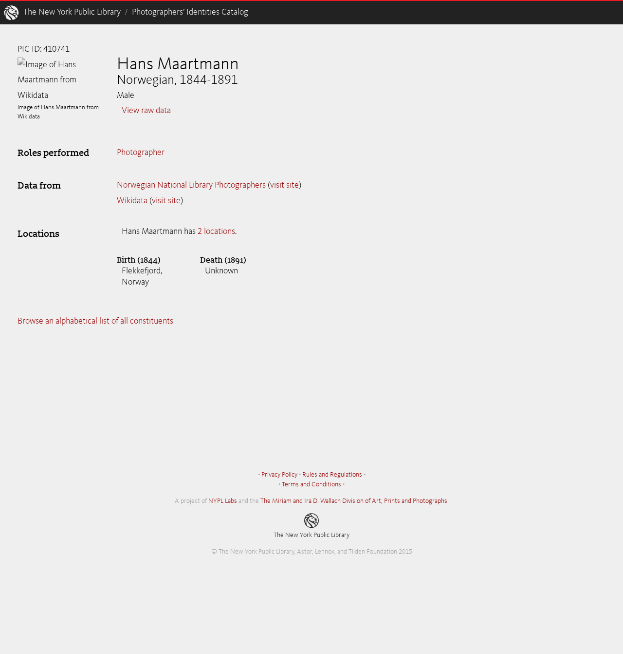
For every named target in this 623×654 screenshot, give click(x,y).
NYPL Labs (222, 501)
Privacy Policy (279, 474)
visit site (284, 185)
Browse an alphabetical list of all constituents (95, 321)
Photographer (141, 152)
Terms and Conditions (311, 484)
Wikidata (132, 200)
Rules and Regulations (332, 474)
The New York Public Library (72, 12)
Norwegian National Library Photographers (191, 185)
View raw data (146, 110)
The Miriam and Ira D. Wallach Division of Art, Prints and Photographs (353, 501)
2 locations (216, 231)
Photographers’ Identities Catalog (190, 12)
